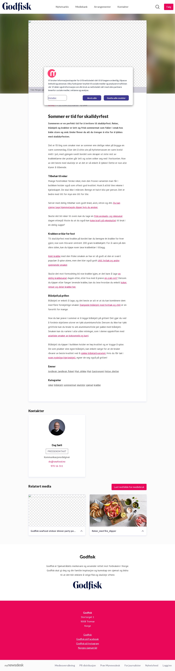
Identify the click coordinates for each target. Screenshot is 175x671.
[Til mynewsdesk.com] (14, 665)
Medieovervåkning (65, 665)
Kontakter (123, 6)
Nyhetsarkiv (62, 6)
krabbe (97, 385)
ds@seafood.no (57, 461)
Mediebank (81, 6)
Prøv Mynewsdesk (110, 665)
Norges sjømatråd (87, 647)
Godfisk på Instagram (87, 643)
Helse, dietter (112, 371)
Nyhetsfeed (151, 665)
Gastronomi (98, 371)
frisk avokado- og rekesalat (108, 216)
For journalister (132, 665)
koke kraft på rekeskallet (103, 220)
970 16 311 (57, 465)
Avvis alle (92, 98)
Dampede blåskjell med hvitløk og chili (100, 304)
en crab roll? (111, 278)
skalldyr (81, 385)
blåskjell (58, 385)
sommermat (70, 385)
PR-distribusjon (87, 665)
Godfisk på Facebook (87, 639)
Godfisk (87, 634)
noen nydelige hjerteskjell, (62, 357)
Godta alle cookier (116, 98)
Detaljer (52, 98)
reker (50, 385)
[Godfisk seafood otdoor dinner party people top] (56, 511)
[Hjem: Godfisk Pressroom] (17, 7)
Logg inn (167, 665)
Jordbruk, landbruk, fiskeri (61, 371)
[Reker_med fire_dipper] (118, 511)
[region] (88, 86)
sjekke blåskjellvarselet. (93, 353)
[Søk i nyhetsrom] (157, 7)
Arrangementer (102, 6)
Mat (89, 371)
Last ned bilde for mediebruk (129, 486)
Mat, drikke (80, 371)
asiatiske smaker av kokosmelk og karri (68, 335)
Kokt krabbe (54, 256)
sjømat (89, 385)
